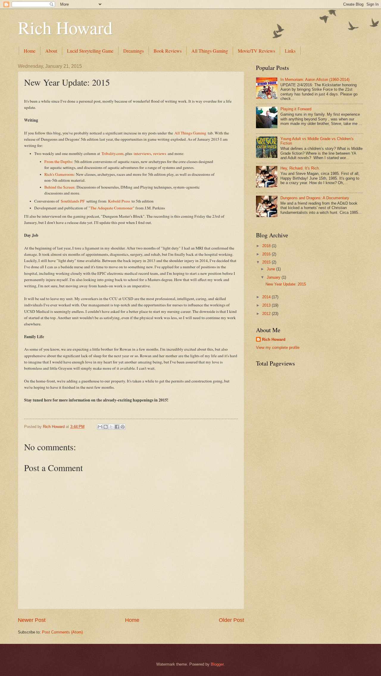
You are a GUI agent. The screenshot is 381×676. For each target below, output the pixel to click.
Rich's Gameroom (59, 174)
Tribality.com (113, 153)
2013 (267, 305)
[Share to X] (111, 427)
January (274, 277)
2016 (267, 254)
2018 (267, 246)
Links (290, 51)
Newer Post (32, 620)
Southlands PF (73, 201)
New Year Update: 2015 (286, 284)
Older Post (231, 620)
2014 (267, 297)
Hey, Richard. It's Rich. (300, 168)
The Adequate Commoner (111, 208)
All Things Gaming (209, 51)
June (271, 269)
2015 (267, 262)
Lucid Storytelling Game (90, 51)
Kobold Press (119, 201)
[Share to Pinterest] (123, 427)
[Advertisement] (280, 468)
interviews (142, 153)
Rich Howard (65, 27)
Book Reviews (168, 51)
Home (29, 51)
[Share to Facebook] (117, 427)
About (51, 51)
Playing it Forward (295, 109)
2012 (267, 313)
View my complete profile (277, 347)
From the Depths (58, 161)
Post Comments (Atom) (62, 632)
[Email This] (100, 427)
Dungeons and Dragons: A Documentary (314, 198)
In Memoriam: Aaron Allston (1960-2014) (314, 79)
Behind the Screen (59, 187)
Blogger (217, 664)
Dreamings (133, 51)
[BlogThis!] (106, 427)
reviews (159, 153)
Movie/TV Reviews (256, 51)
